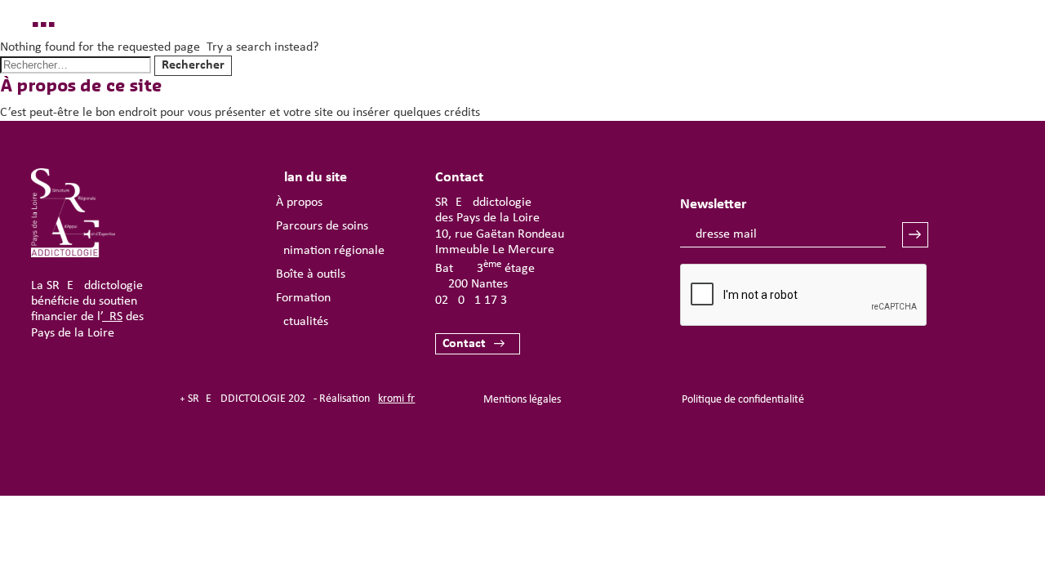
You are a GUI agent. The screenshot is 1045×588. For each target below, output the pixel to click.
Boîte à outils (310, 274)
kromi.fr (396, 399)
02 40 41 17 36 (474, 300)
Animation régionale (330, 250)
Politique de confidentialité (743, 400)
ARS (112, 316)
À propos (299, 202)
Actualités (302, 321)
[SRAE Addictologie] (73, 254)
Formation (303, 298)
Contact (464, 343)
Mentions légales (522, 400)
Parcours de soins (322, 226)
